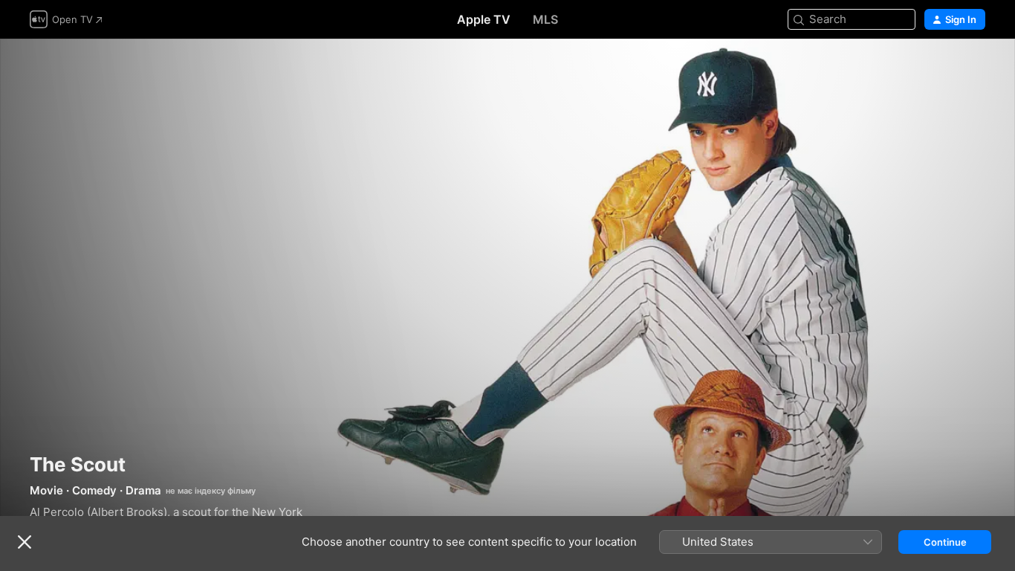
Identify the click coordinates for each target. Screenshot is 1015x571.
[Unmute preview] (974, 68)
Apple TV (483, 19)
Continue (945, 542)
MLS (545, 19)
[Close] (24, 542)
